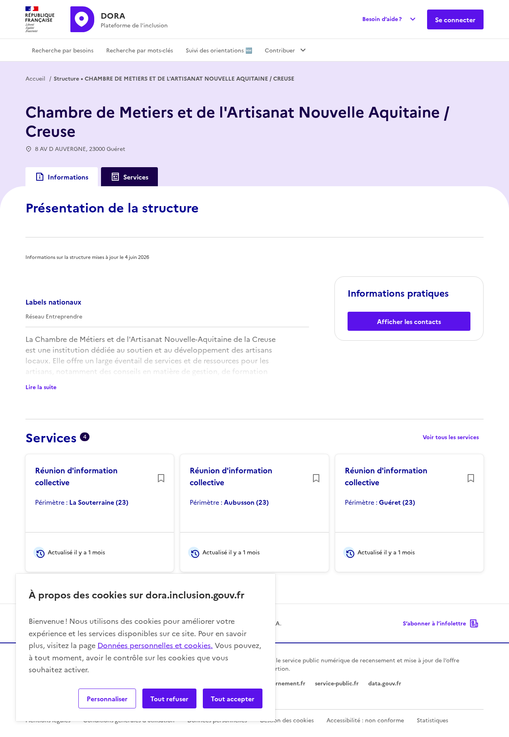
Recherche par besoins (62, 50)
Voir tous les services (451, 437)
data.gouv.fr (384, 683)
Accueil (35, 78)
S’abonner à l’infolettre (434, 623)
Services (135, 176)
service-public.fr (337, 683)
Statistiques (432, 720)
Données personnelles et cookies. (155, 645)
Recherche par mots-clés (139, 50)
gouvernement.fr (282, 683)
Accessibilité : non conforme (365, 720)
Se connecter (455, 19)
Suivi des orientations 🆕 (219, 50)
